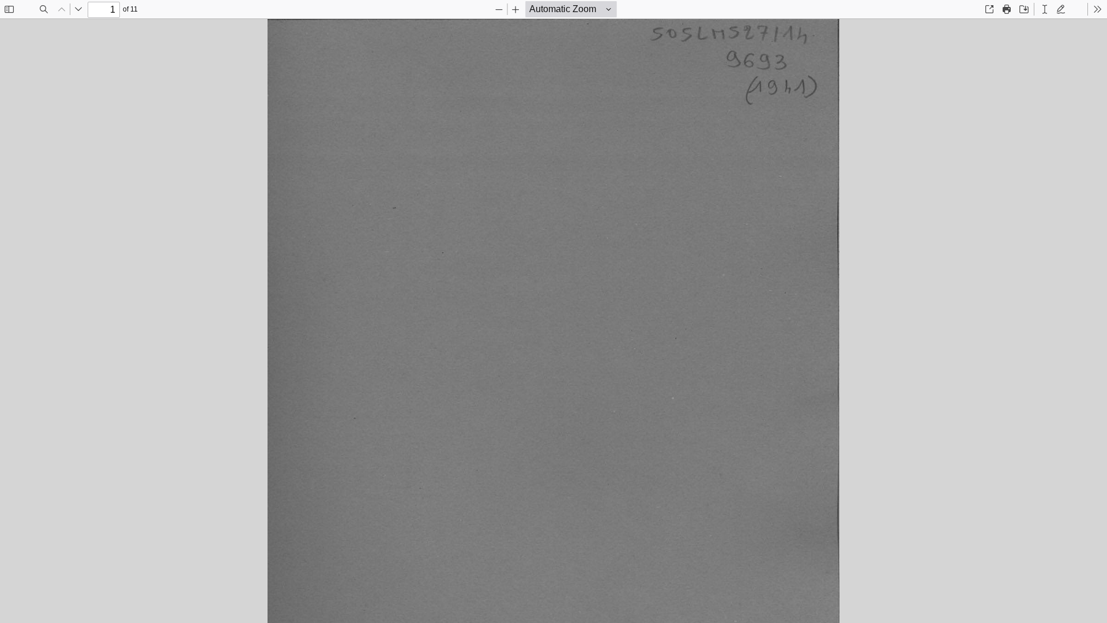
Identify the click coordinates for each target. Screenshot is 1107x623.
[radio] (1045, 9)
